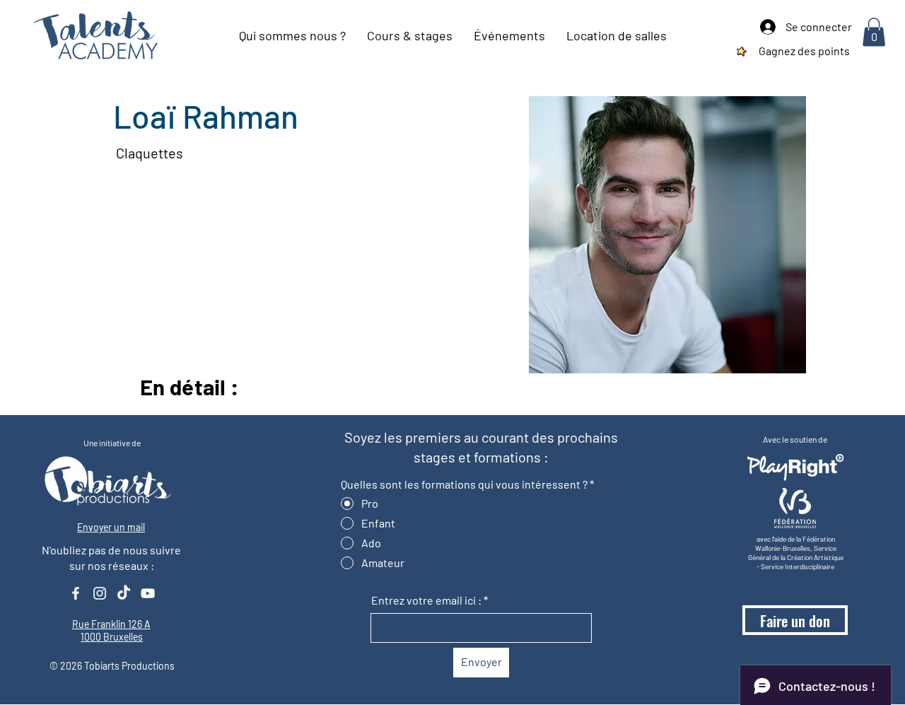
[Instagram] (99, 593)
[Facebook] (75, 593)
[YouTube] (147, 593)
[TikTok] (123, 593)
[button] (874, 32)
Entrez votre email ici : (426, 600)
